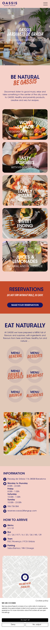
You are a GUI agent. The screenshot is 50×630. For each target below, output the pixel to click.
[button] (17, 459)
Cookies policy (42, 601)
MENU (15, 355)
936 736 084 (13, 506)
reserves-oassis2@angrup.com (22, 511)
